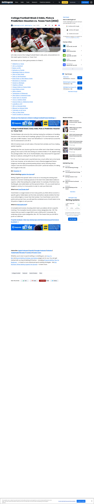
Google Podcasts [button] (40, 250)
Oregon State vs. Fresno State (21, 87)
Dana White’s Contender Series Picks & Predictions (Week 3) (75, 155)
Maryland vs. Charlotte (19, 81)
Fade (34, 280)
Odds (22, 2)
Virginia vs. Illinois (17, 85)
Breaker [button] (22, 253)
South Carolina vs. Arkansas (21, 114)
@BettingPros (28, 25)
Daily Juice (66, 77)
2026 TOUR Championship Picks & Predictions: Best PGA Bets (75, 142)
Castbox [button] (29, 253)
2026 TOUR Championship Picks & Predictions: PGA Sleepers (75, 135)
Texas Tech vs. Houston (19, 97)
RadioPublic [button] (15, 253)
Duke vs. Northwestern (19, 76)
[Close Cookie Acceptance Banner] (91, 500)
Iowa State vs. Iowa (18, 89)
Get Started (85, 2)
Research (34, 2)
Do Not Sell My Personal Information (66, 501)
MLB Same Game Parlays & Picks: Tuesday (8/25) (75, 148)
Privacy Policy (76, 37)
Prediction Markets (45, 2)
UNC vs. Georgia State (19, 106)
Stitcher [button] (49, 250)
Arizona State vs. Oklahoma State (22, 102)
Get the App (72, 219)
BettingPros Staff (19, 25)
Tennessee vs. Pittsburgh (20, 93)
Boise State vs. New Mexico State (22, 78)
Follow (55, 280)
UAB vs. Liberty (16, 91)
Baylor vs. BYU (16, 68)
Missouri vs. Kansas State (20, 108)
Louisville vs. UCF (17, 104)
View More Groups (72, 91)
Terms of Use (68, 37)
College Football (16, 273)
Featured (25, 273)
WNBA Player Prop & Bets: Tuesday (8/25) (75, 128)
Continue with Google (73, 26)
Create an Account (73, 33)
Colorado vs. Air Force (19, 110)
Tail (25, 280)
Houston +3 (17, 171)
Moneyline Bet (21, 204)
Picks (16, 2)
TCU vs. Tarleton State (19, 100)
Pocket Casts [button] (37, 253)
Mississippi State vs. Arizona (20, 72)
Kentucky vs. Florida (18, 70)
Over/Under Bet (23, 189)
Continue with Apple (74, 30)
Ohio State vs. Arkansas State (21, 95)
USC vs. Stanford (17, 66)
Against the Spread (27, 174)
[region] (47, 501)
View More (72, 191)
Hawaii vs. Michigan (18, 83)
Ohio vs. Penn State (18, 74)
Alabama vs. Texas (18, 64)
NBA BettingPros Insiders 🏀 (70, 82)
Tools (27, 2)
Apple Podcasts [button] (23, 250)
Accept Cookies (81, 501)
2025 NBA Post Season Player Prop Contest (70, 87)
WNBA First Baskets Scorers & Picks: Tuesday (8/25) (75, 121)
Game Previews (33, 273)
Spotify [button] (31, 250)
